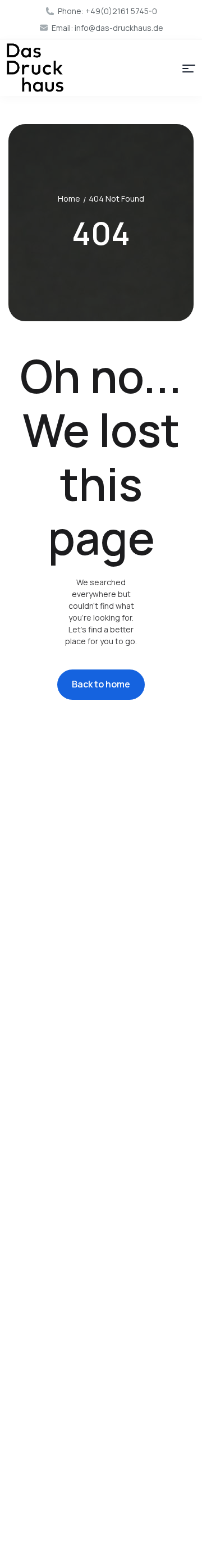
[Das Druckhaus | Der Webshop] (35, 67)
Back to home (101, 684)
